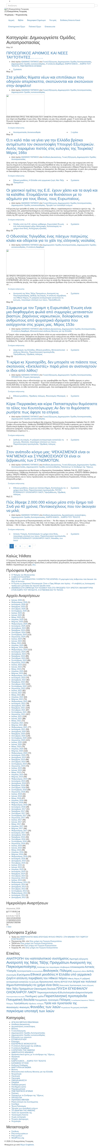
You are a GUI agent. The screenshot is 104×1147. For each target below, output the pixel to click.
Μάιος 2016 (16, 850)
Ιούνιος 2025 (16, 615)
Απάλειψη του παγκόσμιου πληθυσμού (53, 967)
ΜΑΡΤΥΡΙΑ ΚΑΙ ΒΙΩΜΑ (21, 1067)
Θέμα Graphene (27, 1145)
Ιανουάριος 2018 (18, 807)
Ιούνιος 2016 (16, 848)
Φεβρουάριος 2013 (19, 893)
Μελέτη (14, 1069)
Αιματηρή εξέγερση (78, 959)
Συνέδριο (15, 1104)
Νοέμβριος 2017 (18, 811)
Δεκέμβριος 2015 (18, 861)
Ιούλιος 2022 (16, 690)
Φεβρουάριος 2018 (19, 805)
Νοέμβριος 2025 (18, 606)
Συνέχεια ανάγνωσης (16, 128)
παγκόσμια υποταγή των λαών (34, 300)
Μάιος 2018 (16, 798)
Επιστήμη (15, 1041)
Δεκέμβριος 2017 (18, 809)
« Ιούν (8, 927)
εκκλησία (84, 1007)
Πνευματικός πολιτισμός (47, 1000)
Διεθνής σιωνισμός (38, 295)
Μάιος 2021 (16, 721)
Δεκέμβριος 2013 (18, 886)
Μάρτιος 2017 (17, 828)
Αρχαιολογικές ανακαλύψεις (74, 515)
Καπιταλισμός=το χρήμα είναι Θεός (43, 534)
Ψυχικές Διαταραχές (31, 377)
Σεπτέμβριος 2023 (19, 660)
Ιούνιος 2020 (16, 744)
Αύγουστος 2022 (18, 688)
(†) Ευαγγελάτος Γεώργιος (16, 11)
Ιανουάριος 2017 (18, 833)
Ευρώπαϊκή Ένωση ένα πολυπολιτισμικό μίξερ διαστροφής (38, 225)
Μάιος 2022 (16, 695)
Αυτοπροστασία (20, 132)
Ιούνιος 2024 (16, 641)
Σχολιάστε (17, 69)
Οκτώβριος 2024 (18, 632)
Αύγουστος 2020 (18, 740)
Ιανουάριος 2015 (18, 871)
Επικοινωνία (50, 26)
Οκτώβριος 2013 (18, 889)
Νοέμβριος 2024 (18, 630)
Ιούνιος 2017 (16, 822)
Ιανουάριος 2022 (18, 703)
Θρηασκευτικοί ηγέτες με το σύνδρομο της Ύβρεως (33, 1054)
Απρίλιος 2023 (17, 671)
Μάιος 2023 (16, 669)
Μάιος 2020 (16, 746)
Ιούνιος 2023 (16, 667)
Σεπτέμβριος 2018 (19, 790)
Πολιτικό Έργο (35, 26)
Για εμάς (52, 20)
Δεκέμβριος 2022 (18, 680)
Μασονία (25, 442)
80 (30, 546)
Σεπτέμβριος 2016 (19, 841)
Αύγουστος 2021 (18, 714)
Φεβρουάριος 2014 (19, 882)
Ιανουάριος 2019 (18, 781)
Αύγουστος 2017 (18, 818)
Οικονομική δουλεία (45, 988)
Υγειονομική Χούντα (19, 1115)
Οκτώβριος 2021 (18, 710)
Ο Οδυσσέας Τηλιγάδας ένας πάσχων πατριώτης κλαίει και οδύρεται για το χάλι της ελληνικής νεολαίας (50, 238)
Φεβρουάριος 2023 (19, 675)
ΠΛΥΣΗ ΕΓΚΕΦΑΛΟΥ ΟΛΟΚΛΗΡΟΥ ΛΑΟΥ (37, 491)
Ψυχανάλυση (65, 1008)
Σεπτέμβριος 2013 (19, 891)
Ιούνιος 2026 (16, 600)
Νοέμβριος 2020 (18, 734)
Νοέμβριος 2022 (18, 682)
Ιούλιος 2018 (16, 794)
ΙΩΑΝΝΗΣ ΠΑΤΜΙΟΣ (30, 62)
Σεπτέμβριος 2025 (19, 611)
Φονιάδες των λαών (45, 1007)
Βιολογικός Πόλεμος (57, 971)
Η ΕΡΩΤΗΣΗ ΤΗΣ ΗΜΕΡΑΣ (23, 1050)
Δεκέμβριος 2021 (18, 706)
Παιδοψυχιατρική (18, 1085)
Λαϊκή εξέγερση (87, 985)
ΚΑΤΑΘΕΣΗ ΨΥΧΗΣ (20, 1063)
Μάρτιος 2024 (17, 647)
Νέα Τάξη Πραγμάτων (19, 988)
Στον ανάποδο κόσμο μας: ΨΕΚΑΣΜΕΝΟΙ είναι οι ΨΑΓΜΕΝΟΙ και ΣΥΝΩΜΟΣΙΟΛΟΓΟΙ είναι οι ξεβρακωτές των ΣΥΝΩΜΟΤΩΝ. (48, 456)
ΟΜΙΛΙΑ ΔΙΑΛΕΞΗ (19, 1080)
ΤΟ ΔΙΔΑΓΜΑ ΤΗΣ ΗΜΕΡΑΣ (23, 1110)
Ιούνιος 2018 (16, 796)
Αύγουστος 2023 (18, 662)
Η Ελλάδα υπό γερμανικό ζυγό (42, 180)
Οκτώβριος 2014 (18, 876)
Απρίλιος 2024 (17, 645)
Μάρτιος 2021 (17, 725)
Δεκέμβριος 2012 (18, 897)
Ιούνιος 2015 (16, 867)
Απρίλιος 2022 (17, 697)
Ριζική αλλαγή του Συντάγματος (24, 1102)
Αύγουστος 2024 (18, 637)
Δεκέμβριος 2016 (18, 835)
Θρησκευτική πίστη (49, 981)
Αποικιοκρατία (77, 967)
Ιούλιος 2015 (16, 865)
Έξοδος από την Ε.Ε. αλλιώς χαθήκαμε (29, 224)
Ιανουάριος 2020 (18, 755)
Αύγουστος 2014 (18, 878)
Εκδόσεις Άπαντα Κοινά (70, 20)
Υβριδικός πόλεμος (34, 354)
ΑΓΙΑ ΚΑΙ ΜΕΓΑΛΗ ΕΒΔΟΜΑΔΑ (24, 1022)
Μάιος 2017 (16, 824)
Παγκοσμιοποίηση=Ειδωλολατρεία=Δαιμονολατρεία (65, 992)
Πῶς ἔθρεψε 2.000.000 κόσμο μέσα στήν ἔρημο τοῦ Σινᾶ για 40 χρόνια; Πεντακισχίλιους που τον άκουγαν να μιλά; (51, 506)
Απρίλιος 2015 (17, 869)
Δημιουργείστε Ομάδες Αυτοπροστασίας (74, 62)
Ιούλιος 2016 (16, 846)
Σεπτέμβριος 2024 (19, 634)
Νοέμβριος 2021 (18, 708)
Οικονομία (15, 1078)
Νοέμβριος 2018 (18, 785)
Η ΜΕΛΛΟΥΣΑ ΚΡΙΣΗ (20, 577)
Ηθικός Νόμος (74, 978)
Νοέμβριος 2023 (18, 656)
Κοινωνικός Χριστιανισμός (70, 985)
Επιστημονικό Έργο (16, 26)
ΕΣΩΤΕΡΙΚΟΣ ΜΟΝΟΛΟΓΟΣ (23, 1044)
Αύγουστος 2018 (18, 792)
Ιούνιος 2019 (16, 770)
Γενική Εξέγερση (50, 62)
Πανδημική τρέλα (34, 996)
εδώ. (34, 565)
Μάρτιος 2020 (17, 751)
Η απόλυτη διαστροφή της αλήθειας (26, 1046)
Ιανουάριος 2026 (18, 604)
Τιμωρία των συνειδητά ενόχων (59, 205)
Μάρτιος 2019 (17, 777)
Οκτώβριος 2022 (18, 684)
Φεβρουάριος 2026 (19, 602)
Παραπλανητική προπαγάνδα (41, 352)
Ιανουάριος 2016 (18, 858)
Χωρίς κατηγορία (18, 1117)
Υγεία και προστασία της (60, 1003)
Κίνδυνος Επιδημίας (19, 1065)
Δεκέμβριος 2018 (18, 783)
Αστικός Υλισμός (20, 534)
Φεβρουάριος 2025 (19, 624)
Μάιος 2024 (16, 643)
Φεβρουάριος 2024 (19, 650)
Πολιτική (14, 1093)
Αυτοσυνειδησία (34, 132)
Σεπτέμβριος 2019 (19, 764)
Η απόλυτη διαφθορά (55, 64)
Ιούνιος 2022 (16, 693)
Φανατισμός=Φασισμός (56, 396)
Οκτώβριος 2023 (18, 658)
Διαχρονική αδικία (79, 971)
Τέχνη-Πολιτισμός (18, 1106)
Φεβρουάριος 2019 (19, 779)
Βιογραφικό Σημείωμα (36, 20)
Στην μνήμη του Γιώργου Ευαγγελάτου (46, 941)
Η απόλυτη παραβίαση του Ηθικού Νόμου (40, 978)
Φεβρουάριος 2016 (19, 856)
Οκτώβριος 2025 (18, 609)
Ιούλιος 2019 (16, 768)
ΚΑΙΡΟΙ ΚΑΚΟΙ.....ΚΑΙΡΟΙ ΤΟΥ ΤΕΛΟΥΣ (63, 517)
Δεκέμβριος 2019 (18, 757)
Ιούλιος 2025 (16, 613)
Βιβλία (20, 20)
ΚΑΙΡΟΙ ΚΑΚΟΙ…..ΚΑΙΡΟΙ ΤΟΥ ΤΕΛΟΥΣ (28, 1061)
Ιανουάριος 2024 (18, 652)
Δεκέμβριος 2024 (18, 628)
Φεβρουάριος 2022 (19, 701)
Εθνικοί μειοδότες (20, 180)
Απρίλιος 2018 (17, 800)
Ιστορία (14, 1059)
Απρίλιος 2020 (17, 749)
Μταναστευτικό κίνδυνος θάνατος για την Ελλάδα (51, 331)
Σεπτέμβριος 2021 (19, 712)
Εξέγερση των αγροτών (21, 1037)
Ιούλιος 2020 (16, 742)
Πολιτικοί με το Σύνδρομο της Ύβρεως (77, 467)
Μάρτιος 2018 (17, 802)
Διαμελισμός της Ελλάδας (24, 350)
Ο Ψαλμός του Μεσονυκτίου (23, 575)
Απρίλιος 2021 (17, 723)
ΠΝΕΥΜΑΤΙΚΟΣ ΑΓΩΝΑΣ (31, 66)
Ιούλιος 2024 (16, 639)
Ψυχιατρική (75, 1008)
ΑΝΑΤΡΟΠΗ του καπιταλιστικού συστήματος (37, 958)
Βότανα (14, 1029)
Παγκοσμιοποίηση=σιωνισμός (15, 996)
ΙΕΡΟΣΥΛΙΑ (66, 981)
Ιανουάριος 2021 (18, 729)
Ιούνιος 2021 (16, 718)
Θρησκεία (15, 1057)
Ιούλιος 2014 (16, 880)
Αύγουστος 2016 (18, 843)
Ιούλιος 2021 (16, 716)
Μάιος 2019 (16, 772)
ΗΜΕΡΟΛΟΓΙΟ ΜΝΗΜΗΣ (22, 1052)
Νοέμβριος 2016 (18, 837)
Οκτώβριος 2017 (18, 813)
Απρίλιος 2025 (17, 619)
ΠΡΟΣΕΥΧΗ (16, 377)
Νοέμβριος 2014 (18, 874)
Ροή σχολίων (16, 1136)
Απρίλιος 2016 (17, 852)
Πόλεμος (65, 999)
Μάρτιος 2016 (17, 854)
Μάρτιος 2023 (17, 673)
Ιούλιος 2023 (16, 665)
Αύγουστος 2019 (18, 766)
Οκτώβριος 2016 (18, 839)
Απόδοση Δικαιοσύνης (52, 157)
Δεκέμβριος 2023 (18, 654)
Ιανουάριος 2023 (18, 678)
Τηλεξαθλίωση (54, 300)
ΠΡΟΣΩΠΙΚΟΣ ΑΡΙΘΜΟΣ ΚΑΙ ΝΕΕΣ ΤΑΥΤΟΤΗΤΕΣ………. (37, 55)
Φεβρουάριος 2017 (19, 830)
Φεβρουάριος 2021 (19, 727)
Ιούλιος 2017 (16, 820)
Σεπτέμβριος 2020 (19, 738)
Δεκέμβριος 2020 (18, 731)
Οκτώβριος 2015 (18, 863)
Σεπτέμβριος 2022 (19, 686)
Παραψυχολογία (18, 1089)
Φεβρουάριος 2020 (19, 753)
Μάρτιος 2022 (17, 699)
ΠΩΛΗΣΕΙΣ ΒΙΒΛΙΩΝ (20, 1100)
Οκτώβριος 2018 (18, 787)
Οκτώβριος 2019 (18, 762)
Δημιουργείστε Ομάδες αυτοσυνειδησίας (28, 64)
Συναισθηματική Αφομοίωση (79, 1000)
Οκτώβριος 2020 (18, 736)
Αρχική (11, 20)
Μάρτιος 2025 (17, 622)
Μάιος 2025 (16, 617)
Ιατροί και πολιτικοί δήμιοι (39, 488)
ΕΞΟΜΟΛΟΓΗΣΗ (18, 1039)
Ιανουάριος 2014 (18, 884)
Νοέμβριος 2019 (18, 759)
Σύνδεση (15, 1131)
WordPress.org (17, 1138)
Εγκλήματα (23, 974)
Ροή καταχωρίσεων (19, 1133)
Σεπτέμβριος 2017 (19, 815)
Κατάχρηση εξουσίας (37, 228)
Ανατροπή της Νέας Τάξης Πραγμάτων (29, 293)
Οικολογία (15, 1076)
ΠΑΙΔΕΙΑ (15, 1082)
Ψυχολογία (16, 1121)
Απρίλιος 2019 (17, 774)
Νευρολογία (16, 1074)
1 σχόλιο (74, 132)
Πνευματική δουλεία (20, 999)
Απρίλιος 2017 (17, 826)
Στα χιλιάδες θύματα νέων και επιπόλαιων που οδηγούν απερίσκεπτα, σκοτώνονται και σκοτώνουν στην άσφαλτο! (49, 81)
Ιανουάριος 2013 (18, 895)
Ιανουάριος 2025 (18, 626)
